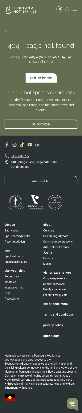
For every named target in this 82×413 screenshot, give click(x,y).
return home (41, 78)
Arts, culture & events (56, 247)
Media (47, 263)
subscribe (41, 124)
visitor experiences (57, 272)
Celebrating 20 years (55, 236)
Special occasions (54, 283)
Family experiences (54, 289)
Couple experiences (55, 278)
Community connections (58, 241)
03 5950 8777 (20, 156)
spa (7, 250)
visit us (10, 225)
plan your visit (15, 270)
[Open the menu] (74, 9)
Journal (47, 252)
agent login (51, 336)
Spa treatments (14, 256)
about (47, 225)
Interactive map (14, 287)
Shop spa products (16, 261)
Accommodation (15, 241)
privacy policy (53, 325)
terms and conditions (58, 314)
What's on (10, 282)
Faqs (7, 293)
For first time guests (55, 294)
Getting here (12, 276)
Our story (48, 230)
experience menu (55, 304)
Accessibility (12, 298)
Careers (48, 258)
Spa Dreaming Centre (18, 236)
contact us (41, 180)
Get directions (20, 167)
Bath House (11, 230)
